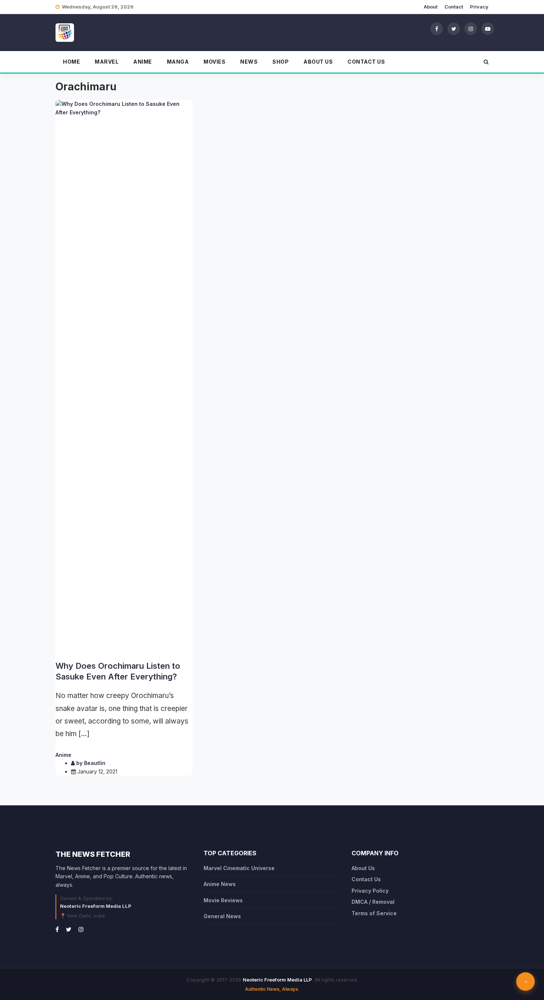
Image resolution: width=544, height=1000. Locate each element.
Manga (178, 61)
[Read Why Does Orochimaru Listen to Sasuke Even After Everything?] (124, 377)
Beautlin (94, 763)
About (430, 7)
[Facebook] (436, 28)
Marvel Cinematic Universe (239, 868)
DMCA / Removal (373, 902)
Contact (453, 7)
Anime (142, 61)
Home (71, 61)
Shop (280, 61)
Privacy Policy (370, 890)
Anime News (220, 884)
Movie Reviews (223, 900)
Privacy (479, 7)
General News (222, 916)
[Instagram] (470, 28)
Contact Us (366, 61)
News (249, 61)
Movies (214, 61)
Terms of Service (374, 913)
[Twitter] (453, 28)
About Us (318, 61)
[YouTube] (487, 28)
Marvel (106, 61)
